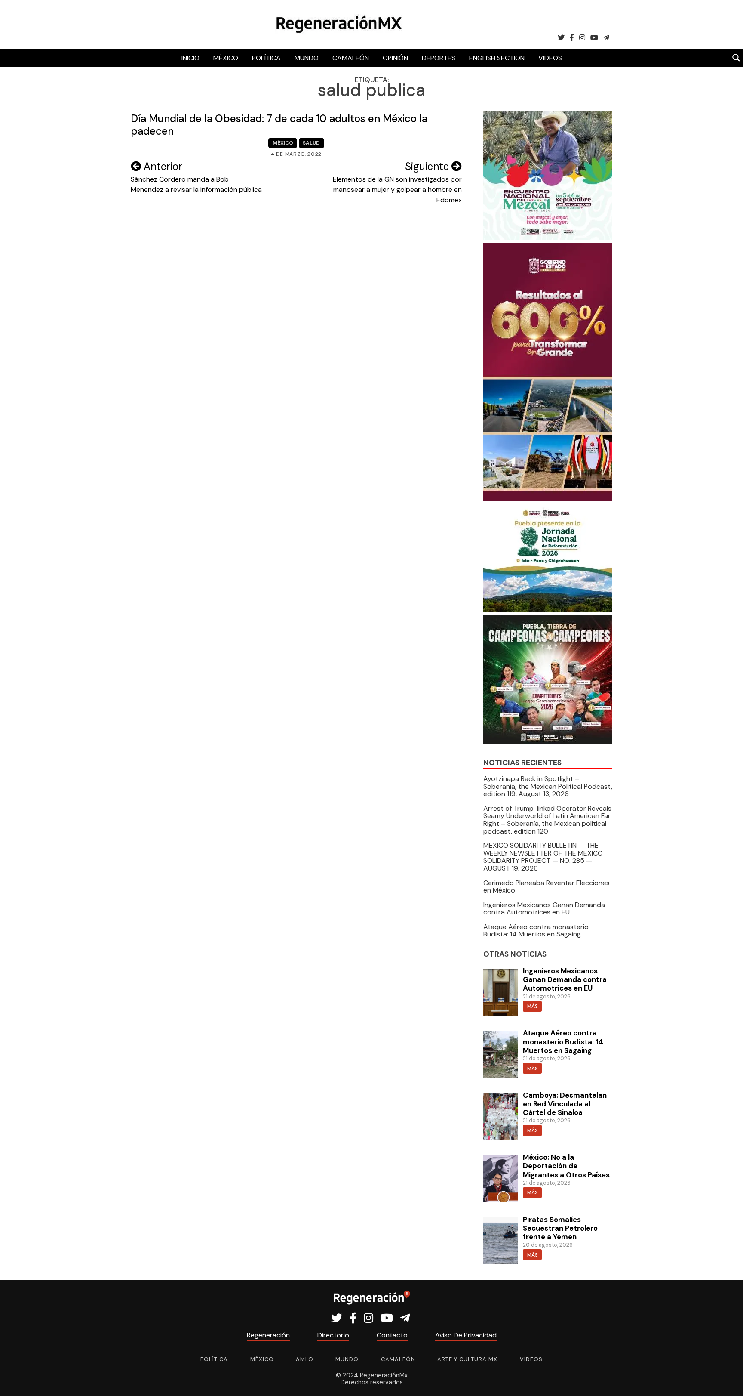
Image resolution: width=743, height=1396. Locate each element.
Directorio (333, 1335)
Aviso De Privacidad (466, 1335)
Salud (311, 142)
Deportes (438, 57)
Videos (550, 57)
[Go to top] (726, 1379)
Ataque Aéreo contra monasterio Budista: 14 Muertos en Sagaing (536, 930)
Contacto (392, 1335)
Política (266, 57)
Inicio (190, 57)
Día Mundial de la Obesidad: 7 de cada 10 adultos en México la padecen (279, 125)
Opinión (395, 57)
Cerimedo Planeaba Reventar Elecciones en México (546, 886)
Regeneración (268, 1335)
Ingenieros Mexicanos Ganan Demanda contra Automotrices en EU (544, 908)
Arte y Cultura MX (467, 1359)
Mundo (307, 57)
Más (532, 1006)
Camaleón (350, 57)
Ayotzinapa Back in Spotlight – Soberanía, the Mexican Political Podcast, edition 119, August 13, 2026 (547, 786)
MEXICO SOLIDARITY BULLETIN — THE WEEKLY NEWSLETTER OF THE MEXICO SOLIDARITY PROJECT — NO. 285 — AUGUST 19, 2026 (543, 857)
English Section (497, 57)
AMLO (304, 1359)
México (225, 57)
